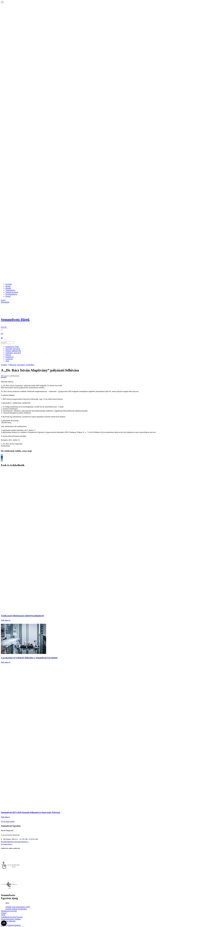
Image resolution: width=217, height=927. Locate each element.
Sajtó (7, 361)
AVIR (3, 915)
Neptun (8, 286)
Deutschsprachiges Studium (11, 919)
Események (9, 357)
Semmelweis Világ (12, 347)
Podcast (8, 355)
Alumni (3, 913)
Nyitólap (4, 365)
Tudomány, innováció (13, 353)
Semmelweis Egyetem (9, 911)
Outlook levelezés (11, 292)
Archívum (9, 359)
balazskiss (3, 377)
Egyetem (8, 284)
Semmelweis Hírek (15, 319)
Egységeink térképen (6, 844)
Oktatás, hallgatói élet (13, 351)
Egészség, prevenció (12, 349)
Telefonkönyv (10, 290)
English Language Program (10, 925)
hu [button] (2, 325)
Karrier (8, 296)
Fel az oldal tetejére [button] (8, 821)
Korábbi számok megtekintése (16, 909)
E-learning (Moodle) (8, 921)
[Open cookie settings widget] (4, 923)
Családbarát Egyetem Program (12, 917)
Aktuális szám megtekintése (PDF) (17, 907)
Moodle (8, 288)
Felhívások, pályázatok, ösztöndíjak (21, 365)
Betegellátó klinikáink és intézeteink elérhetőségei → (15, 841)
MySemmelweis (11, 294)
